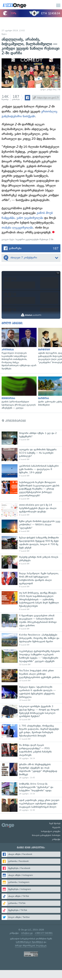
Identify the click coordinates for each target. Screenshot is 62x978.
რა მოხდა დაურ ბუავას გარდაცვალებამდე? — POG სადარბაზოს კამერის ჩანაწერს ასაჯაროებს (31, 751)
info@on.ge (27, 933)
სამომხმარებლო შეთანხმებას (29, 942)
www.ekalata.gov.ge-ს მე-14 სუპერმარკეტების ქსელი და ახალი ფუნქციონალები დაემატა (31, 510)
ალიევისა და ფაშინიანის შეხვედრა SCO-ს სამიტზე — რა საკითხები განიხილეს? (31, 454)
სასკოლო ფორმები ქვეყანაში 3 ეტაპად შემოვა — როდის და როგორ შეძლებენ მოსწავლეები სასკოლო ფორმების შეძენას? (31, 713)
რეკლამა (56, 827)
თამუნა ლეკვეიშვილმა (17, 227)
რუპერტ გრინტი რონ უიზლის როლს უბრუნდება (31, 562)
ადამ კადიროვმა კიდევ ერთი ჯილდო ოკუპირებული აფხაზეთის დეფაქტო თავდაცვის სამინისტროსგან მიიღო (31, 805)
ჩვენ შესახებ (54, 823)
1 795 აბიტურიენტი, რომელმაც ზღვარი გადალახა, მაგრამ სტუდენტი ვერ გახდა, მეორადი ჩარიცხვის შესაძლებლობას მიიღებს (31, 732)
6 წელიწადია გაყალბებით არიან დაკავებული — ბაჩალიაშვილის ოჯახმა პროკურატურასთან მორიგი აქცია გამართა (31, 622)
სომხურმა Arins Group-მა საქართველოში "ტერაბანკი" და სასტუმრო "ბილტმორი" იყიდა (31, 789)
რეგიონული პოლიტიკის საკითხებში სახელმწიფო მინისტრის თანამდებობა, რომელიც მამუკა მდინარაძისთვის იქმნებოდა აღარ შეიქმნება (18, 349)
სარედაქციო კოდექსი (50, 831)
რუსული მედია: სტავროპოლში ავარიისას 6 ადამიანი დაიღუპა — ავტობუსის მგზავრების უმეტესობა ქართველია (31, 693)
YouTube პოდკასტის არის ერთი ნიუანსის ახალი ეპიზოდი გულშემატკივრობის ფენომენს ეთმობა (31, 675)
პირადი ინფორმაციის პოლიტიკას (30, 945)
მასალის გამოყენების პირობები (46, 835)
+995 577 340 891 (44, 933)
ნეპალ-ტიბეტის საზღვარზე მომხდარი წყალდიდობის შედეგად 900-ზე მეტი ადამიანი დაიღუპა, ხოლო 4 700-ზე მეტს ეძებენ (31, 544)
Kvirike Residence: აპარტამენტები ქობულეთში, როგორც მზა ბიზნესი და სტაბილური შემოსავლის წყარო (31, 640)
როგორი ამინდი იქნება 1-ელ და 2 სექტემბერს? (31, 438)
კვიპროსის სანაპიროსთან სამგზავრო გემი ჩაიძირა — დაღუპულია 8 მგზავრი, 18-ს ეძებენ (31, 471)
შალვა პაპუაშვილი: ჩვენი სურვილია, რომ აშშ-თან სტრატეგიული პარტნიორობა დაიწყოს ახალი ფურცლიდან (31, 580)
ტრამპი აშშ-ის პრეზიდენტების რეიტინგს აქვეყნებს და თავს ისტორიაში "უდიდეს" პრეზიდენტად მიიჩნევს (31, 771)
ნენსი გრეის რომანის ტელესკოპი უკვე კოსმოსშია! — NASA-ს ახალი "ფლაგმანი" (31, 526)
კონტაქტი (56, 839)
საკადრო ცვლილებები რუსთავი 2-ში (34, 239)
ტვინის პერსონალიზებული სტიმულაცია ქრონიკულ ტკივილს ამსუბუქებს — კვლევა (18, 393)
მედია (4, 34)
